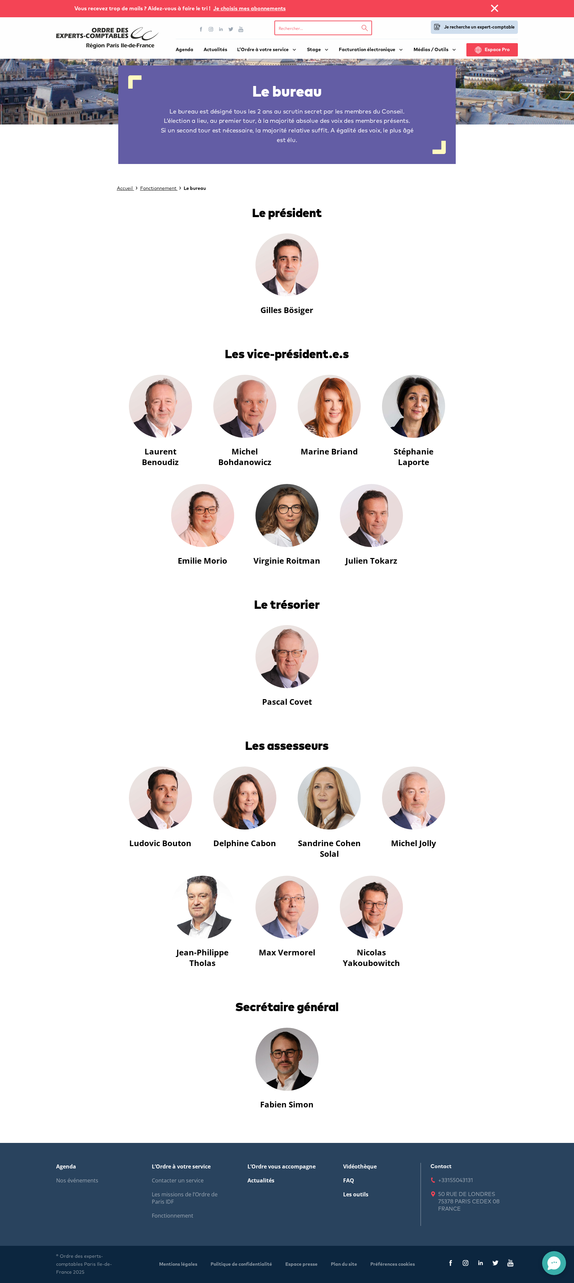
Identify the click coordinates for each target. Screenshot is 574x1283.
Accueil (125, 188)
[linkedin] (480, 1264)
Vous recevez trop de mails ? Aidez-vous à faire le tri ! (143, 8)
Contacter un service (178, 1180)
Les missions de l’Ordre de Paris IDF (185, 1198)
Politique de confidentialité (241, 1264)
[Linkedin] (221, 29)
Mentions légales (178, 1264)
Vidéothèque (360, 1166)
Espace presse (301, 1264)
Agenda (184, 49)
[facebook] (450, 1264)
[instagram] (465, 1264)
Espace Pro (497, 49)
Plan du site (344, 1264)
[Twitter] (231, 29)
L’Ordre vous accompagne (281, 1166)
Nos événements (77, 1180)
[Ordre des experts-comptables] (107, 38)
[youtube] (510, 1264)
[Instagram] (211, 29)
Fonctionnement (159, 188)
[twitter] (495, 1264)
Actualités (215, 49)
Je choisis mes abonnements (249, 8)
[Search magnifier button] (364, 28)
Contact (440, 1166)
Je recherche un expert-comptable (479, 27)
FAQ (348, 1180)
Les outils (355, 1194)
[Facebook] (201, 29)
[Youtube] (241, 29)
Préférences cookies (392, 1264)
